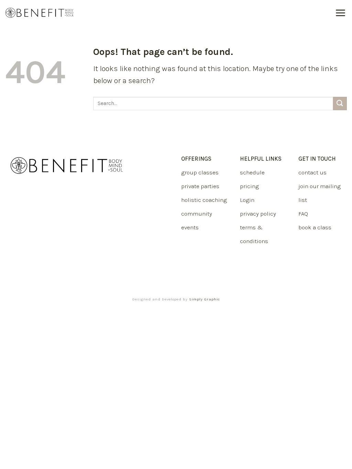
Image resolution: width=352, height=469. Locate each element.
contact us (312, 172)
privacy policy (258, 213)
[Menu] (341, 13)
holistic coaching (204, 199)
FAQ (303, 213)
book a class (314, 227)
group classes (200, 172)
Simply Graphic (204, 299)
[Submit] (340, 103)
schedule (252, 172)
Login (247, 199)
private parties (200, 186)
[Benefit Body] (39, 13)
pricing (249, 186)
